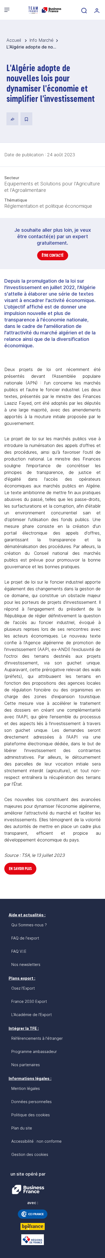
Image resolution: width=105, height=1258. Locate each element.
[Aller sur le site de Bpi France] (32, 1226)
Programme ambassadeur (34, 1051)
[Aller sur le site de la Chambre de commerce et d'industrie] (32, 1214)
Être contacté (53, 255)
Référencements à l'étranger (37, 1038)
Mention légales (25, 1088)
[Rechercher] (83, 10)
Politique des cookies (30, 1115)
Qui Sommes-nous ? (29, 925)
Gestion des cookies (29, 1154)
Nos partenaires (25, 1064)
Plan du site (21, 1128)
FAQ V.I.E (18, 951)
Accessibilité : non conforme (36, 1141)
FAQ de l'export (25, 938)
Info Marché (41, 40)
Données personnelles (31, 1101)
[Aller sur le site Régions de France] (32, 1239)
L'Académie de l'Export (31, 1014)
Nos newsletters (25, 964)
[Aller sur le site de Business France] (28, 1189)
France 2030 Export (29, 1001)
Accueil (14, 40)
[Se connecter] (96, 10)
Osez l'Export (23, 988)
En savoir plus (20, 868)
